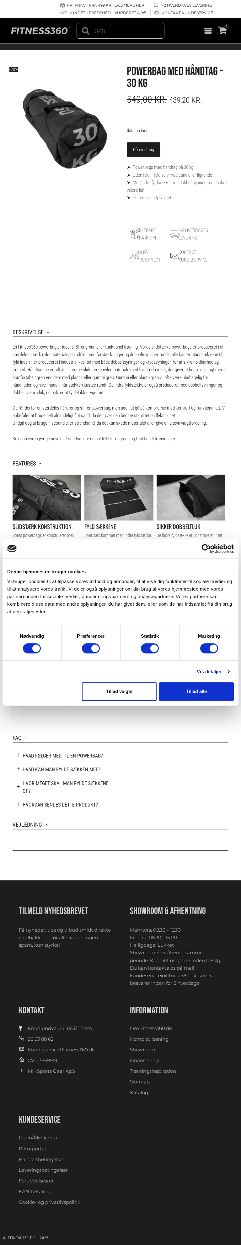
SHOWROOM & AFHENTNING (168, 911)
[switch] (91, 648)
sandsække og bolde (86, 439)
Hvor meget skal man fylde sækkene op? (66, 787)
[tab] (65, 756)
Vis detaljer (209, 671)
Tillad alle (196, 691)
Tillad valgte (119, 691)
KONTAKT (32, 1010)
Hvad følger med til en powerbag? (63, 756)
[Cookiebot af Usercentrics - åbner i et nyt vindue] (206, 548)
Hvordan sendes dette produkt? (60, 805)
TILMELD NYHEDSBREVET (53, 911)
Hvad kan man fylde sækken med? (62, 770)
